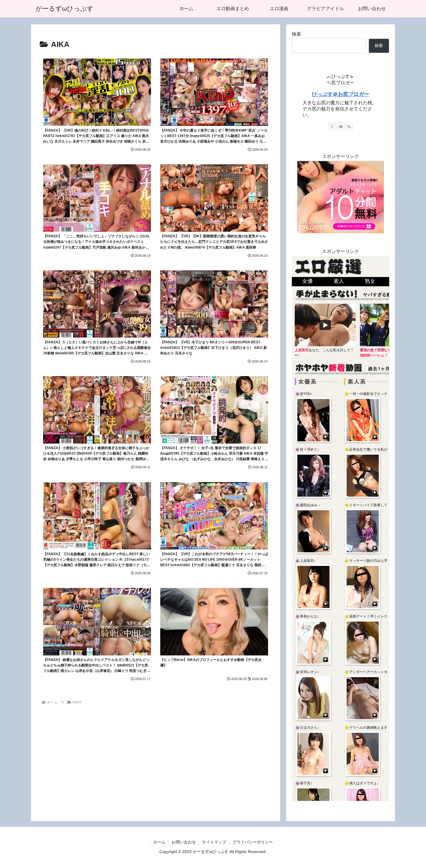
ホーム (159, 842)
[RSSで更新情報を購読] (349, 126)
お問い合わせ (184, 842)
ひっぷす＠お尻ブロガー (340, 94)
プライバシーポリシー (252, 842)
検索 (296, 34)
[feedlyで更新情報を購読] (340, 126)
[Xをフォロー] (332, 126)
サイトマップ (214, 842)
